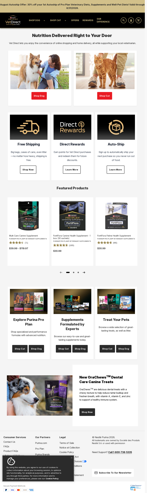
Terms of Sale (66, 443)
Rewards (88, 20)
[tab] (68, 272)
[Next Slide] (84, 272)
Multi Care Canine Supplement (23, 235)
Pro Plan (39, 448)
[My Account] (131, 20)
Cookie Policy (66, 452)
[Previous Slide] (61, 272)
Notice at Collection (69, 447)
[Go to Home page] (13, 20)
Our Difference (103, 20)
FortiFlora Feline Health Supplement (114, 235)
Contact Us (9, 441)
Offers (75, 20)
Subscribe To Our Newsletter (115, 473)
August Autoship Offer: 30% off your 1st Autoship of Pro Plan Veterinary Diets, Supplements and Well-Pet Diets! (64, 4)
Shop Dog (34, 20)
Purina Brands (42, 454)
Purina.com (41, 443)
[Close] (71, 458)
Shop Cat (55, 20)
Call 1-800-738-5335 (120, 452)
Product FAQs (10, 451)
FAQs (6, 446)
